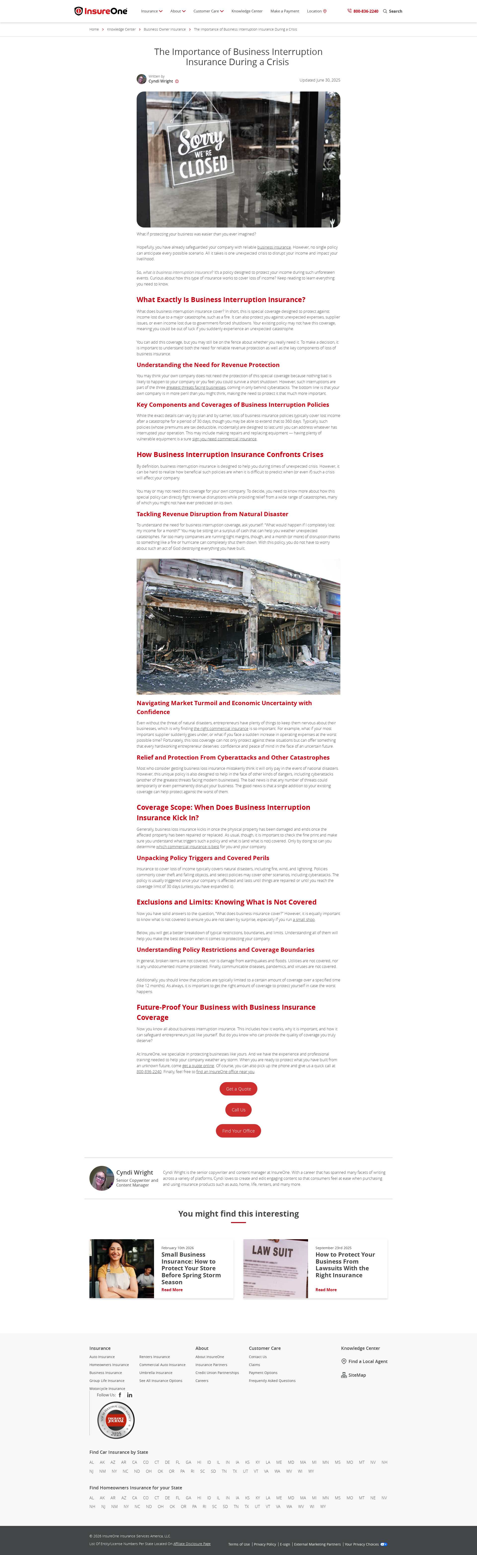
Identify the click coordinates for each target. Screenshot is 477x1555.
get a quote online (198, 1065)
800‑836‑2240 (149, 1071)
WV (289, 1471)
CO (146, 1462)
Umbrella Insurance (155, 1373)
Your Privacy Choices (362, 1544)
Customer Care (206, 10)
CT (157, 1462)
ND (137, 1471)
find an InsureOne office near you (225, 1071)
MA (303, 1462)
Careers (202, 1381)
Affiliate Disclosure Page (192, 1543)
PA (182, 1471)
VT (256, 1471)
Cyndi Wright (161, 81)
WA (277, 1471)
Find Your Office (238, 1131)
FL (178, 1462)
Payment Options (263, 1373)
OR (171, 1471)
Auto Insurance (102, 1357)
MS (338, 1462)
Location (314, 11)
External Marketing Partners (317, 1544)
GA (188, 1462)
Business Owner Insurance (165, 29)
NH (385, 1462)
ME (279, 1462)
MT (361, 1462)
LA (268, 1462)
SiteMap (357, 1375)
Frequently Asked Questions (272, 1381)
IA (237, 1462)
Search (395, 11)
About (175, 10)
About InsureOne (210, 1357)
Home (94, 29)
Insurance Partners (211, 1365)
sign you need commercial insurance (224, 439)
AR (123, 1462)
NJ (91, 1471)
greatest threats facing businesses (196, 387)
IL (218, 1462)
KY (258, 1462)
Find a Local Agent (368, 1361)
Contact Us (258, 1357)
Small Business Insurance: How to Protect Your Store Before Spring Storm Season (191, 1268)
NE (373, 1498)
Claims (254, 1365)
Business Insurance (105, 1373)
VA (266, 1471)
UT (245, 1471)
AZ (113, 1462)
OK (160, 1471)
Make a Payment (285, 10)
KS (247, 1462)
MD (291, 1462)
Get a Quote (238, 1089)
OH (149, 1471)
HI (199, 1462)
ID (209, 1462)
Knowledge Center (247, 10)
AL (91, 1462)
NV (373, 1462)
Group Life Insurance (106, 1381)
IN (228, 1462)
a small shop (304, 919)
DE (167, 1462)
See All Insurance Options (160, 1381)
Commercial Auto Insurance (162, 1365)
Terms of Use (239, 1544)
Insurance (149, 10)
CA (134, 1462)
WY (311, 1471)
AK (102, 1462)
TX (235, 1471)
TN (224, 1471)
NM (102, 1471)
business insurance (274, 247)
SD (213, 1471)
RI (192, 1471)
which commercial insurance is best (187, 846)
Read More (172, 1289)
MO (350, 1462)
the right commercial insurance (221, 728)
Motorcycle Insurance (107, 1389)
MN (325, 1462)
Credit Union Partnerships (217, 1373)
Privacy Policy (265, 1544)
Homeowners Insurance (109, 1365)
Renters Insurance (154, 1357)
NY (114, 1471)
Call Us (238, 1110)
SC (202, 1471)
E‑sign (285, 1544)
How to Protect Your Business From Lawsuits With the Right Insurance (345, 1265)
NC (125, 1471)
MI (314, 1462)
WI (300, 1471)
